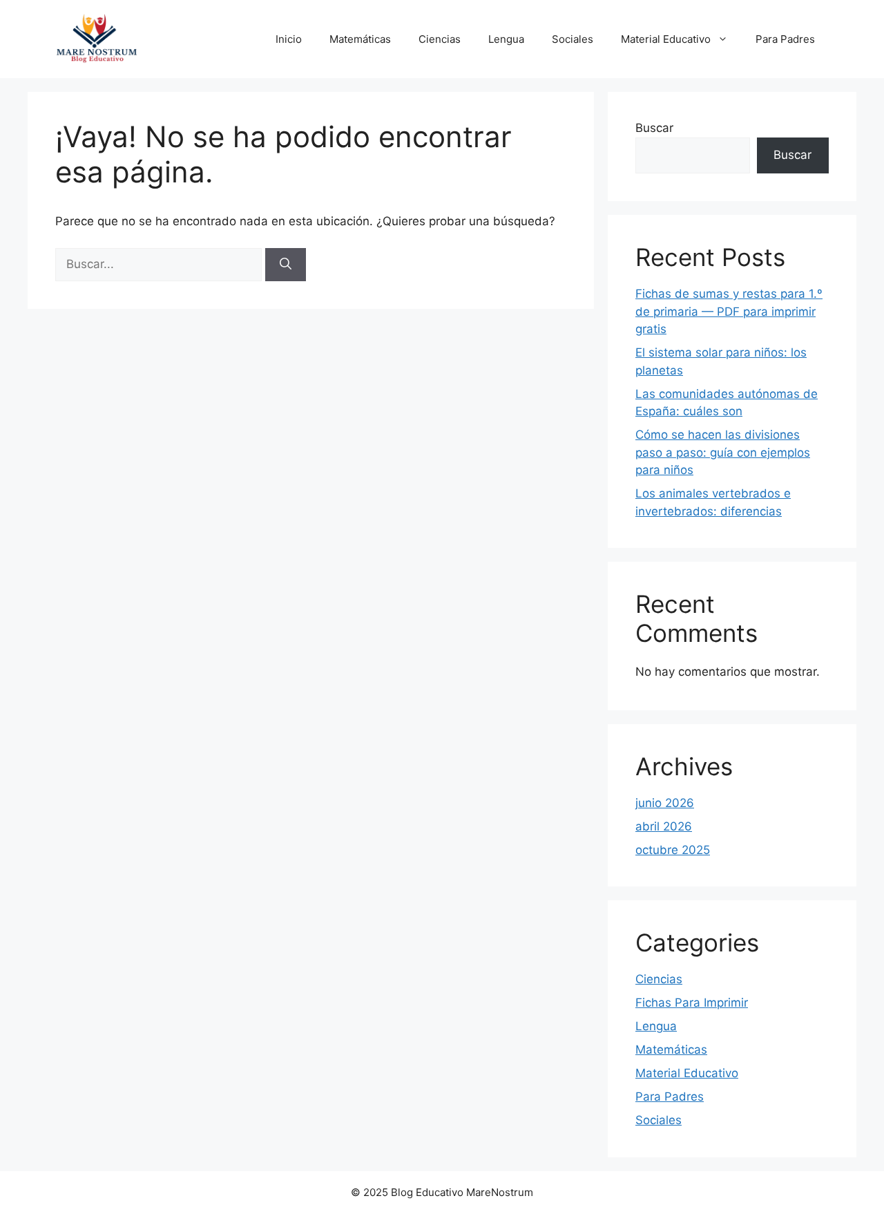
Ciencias (440, 39)
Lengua (506, 39)
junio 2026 (664, 803)
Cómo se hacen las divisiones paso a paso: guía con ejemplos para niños (722, 452)
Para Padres (785, 39)
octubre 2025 (672, 850)
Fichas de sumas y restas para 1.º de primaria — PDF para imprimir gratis (729, 311)
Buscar (654, 128)
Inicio (289, 39)
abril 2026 (663, 826)
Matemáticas (360, 39)
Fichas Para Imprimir (691, 1002)
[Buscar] (285, 264)
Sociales (572, 39)
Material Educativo (666, 39)
